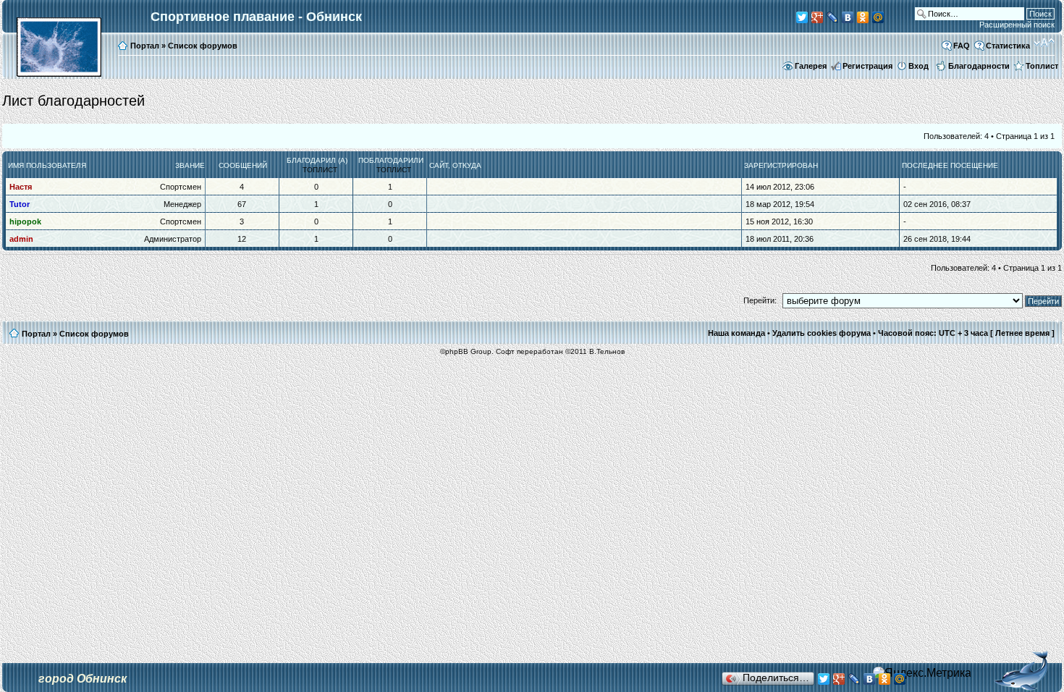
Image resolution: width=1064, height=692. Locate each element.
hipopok (25, 221)
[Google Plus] (817, 17)
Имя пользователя (47, 165)
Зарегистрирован (781, 165)
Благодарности (979, 66)
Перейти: (760, 300)
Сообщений (243, 165)
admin (21, 239)
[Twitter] (802, 17)
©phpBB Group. (467, 351)
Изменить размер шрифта (1044, 42)
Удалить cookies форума (821, 333)
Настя (20, 186)
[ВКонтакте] (848, 17)
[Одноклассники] (863, 17)
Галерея (811, 66)
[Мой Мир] (878, 17)
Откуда (466, 165)
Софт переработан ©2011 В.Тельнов (560, 351)
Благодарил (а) (317, 160)
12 (241, 239)
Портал (144, 45)
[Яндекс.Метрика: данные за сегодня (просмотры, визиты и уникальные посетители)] (922, 673)
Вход (918, 66)
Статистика (1008, 45)
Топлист (1042, 66)
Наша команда (736, 333)
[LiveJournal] (832, 17)
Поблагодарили (390, 160)
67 (241, 204)
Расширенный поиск (1017, 24)
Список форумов (202, 45)
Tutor (19, 204)
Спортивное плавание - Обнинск (256, 16)
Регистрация (867, 66)
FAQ (961, 45)
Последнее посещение (950, 165)
